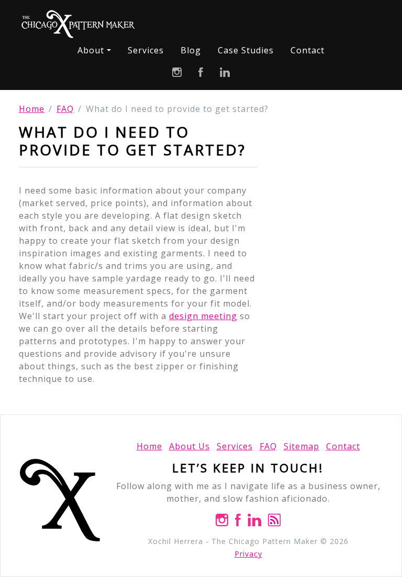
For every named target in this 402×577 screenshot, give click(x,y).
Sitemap (301, 446)
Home (31, 109)
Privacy (248, 554)
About (90, 50)
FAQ (65, 109)
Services (146, 50)
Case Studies (246, 50)
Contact (308, 50)
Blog (191, 50)
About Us (189, 446)
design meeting (203, 316)
